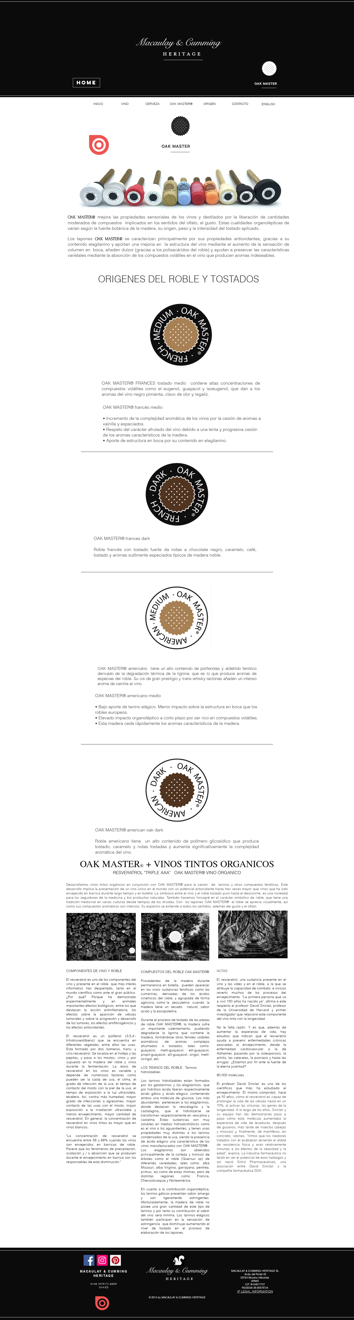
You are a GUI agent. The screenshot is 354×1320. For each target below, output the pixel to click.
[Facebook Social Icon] (89, 1260)
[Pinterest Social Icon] (115, 1260)
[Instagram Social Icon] (102, 1260)
